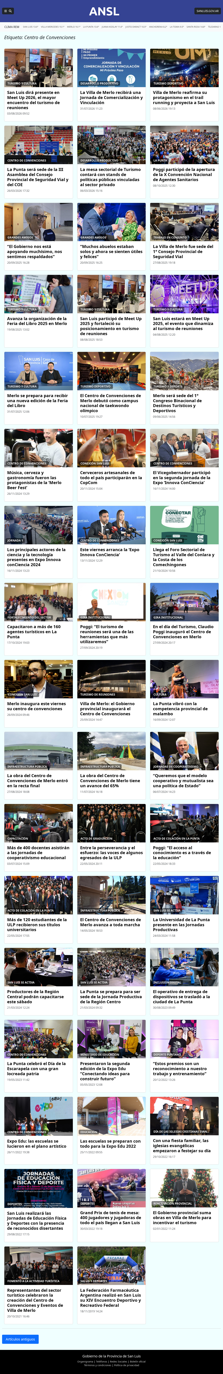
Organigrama (85, 1361)
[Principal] (8, 11)
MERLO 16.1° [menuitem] (73, 26)
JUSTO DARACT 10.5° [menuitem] (135, 26)
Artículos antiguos (20, 1339)
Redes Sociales (118, 1361)
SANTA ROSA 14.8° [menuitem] (196, 26)
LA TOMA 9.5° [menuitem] (177, 26)
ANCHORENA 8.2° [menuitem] (158, 26)
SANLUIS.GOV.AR (208, 11)
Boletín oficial (138, 1361)
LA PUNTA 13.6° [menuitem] (91, 26)
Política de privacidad (126, 1365)
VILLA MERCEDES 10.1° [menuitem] (52, 26)
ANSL (104, 11)
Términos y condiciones (97, 1365)
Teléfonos (101, 1361)
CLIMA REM (11, 27)
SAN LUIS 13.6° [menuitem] (30, 26)
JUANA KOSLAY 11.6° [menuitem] (112, 26)
